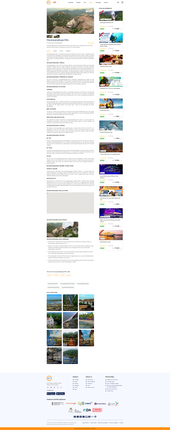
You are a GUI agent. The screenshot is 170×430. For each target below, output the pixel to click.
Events (106, 2)
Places (91, 2)
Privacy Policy (93, 422)
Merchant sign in (110, 381)
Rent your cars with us (112, 389)
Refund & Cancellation (103, 422)
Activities (70, 2)
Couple (62, 275)
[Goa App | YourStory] (97, 410)
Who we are (90, 379)
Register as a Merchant (112, 379)
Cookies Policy (85, 422)
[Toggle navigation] (122, 2)
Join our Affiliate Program (113, 383)
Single (68, 275)
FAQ (89, 385)
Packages (98, 2)
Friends (56, 275)
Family (49, 275)
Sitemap (121, 422)
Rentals (78, 2)
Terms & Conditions (113, 422)
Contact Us (90, 383)
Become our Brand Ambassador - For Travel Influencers (115, 386)
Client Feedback (91, 381)
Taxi (85, 2)
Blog (76, 389)
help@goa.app (50, 390)
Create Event (110, 391)
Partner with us (91, 387)
